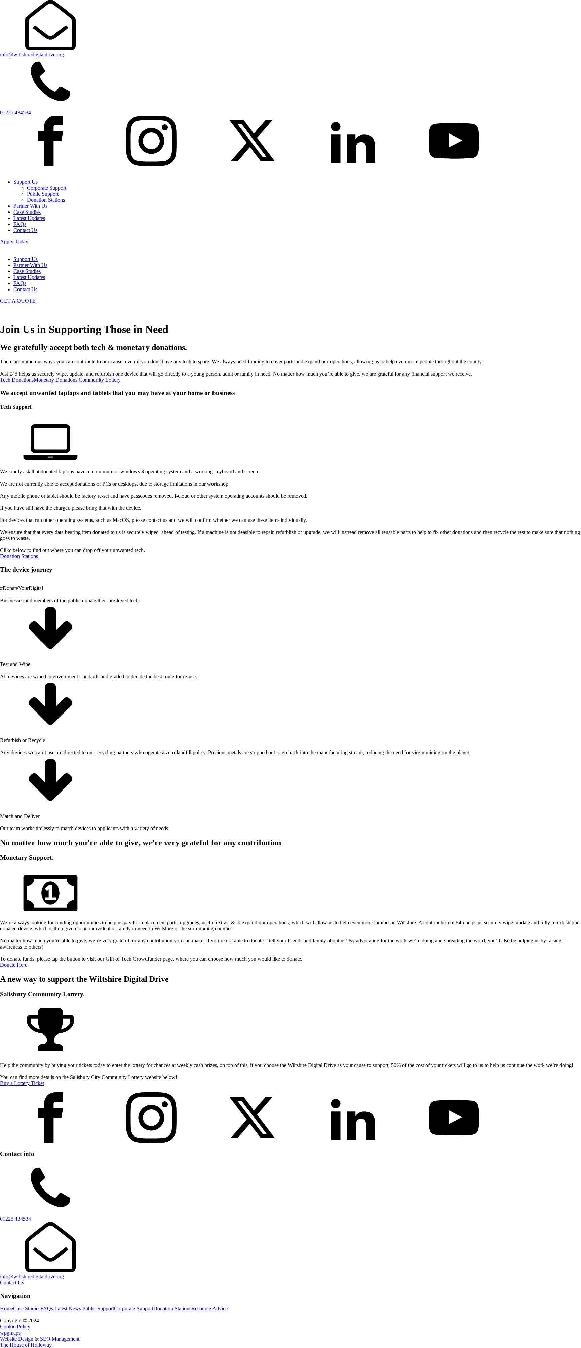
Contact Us (25, 230)
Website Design (16, 1339)
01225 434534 (15, 1219)
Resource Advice (209, 1308)
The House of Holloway (26, 1345)
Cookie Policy (15, 1327)
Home (6, 1308)
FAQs (19, 224)
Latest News (68, 1308)
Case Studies (27, 212)
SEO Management (60, 1339)
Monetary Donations (56, 380)
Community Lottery (100, 380)
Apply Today (14, 241)
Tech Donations (17, 380)
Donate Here (13, 965)
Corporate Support (46, 188)
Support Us (25, 182)
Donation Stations (46, 200)
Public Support (43, 194)
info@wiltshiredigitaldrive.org (32, 1276)
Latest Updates (29, 218)
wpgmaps (10, 1333)
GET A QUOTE (18, 301)
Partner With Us (30, 206)
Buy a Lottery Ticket (22, 1083)
